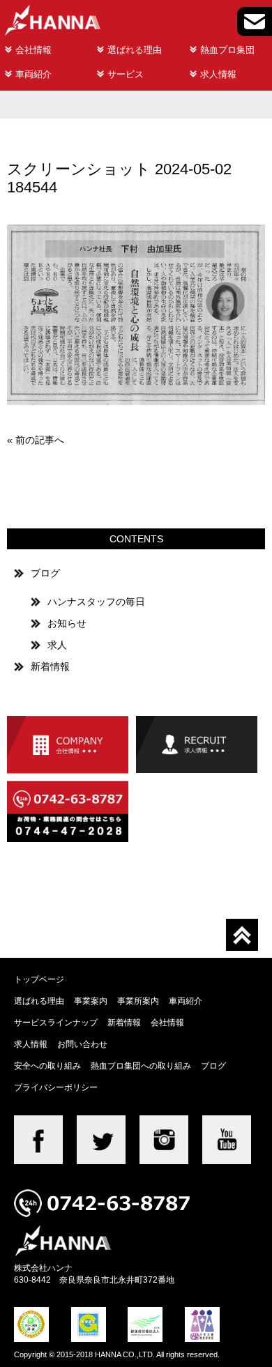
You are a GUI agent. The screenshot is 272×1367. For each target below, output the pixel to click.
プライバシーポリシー (56, 1087)
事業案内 (90, 1000)
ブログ (45, 573)
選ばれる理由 (134, 50)
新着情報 (50, 666)
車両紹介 (33, 74)
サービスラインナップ (56, 1022)
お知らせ (66, 623)
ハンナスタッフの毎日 (96, 601)
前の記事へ (39, 439)
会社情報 (33, 50)
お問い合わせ (82, 1043)
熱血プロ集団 (227, 50)
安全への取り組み (47, 1065)
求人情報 (218, 74)
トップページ (39, 979)
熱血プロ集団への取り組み (141, 1065)
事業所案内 (138, 1000)
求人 (57, 644)
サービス (125, 74)
